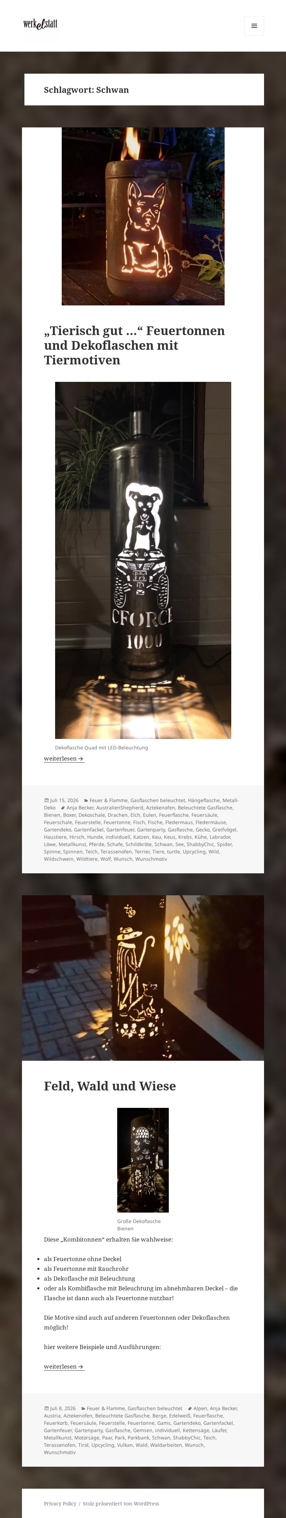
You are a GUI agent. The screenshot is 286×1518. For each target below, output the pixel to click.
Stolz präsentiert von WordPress (121, 1503)
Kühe (201, 837)
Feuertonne (117, 822)
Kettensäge (196, 1430)
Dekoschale (91, 815)
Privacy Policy (60, 1503)
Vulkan (125, 1445)
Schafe (115, 844)
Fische (155, 822)
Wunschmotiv (151, 859)
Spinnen (73, 851)
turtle (173, 851)
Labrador (220, 837)
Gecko (203, 829)
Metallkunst (72, 844)
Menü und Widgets (254, 35)
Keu (156, 837)
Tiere (158, 851)
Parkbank (138, 1437)
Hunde (95, 837)
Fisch (139, 822)
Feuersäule (204, 815)
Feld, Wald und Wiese (110, 1086)
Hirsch (76, 837)
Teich (91, 851)
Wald (142, 1445)
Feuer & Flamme (109, 800)
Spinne (52, 851)
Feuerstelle (88, 822)
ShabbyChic (200, 844)
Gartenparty (151, 829)
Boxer (69, 815)
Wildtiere (87, 859)
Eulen (149, 815)
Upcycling (194, 851)
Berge (159, 1415)
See (179, 844)
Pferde (96, 844)
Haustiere (55, 837)
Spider (224, 844)
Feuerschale (58, 822)
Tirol (83, 1445)
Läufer (219, 1430)
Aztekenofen (160, 807)
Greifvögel (224, 829)
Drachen (118, 815)
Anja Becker (80, 807)
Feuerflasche (174, 815)
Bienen (52, 815)
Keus (169, 837)
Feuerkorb (56, 1423)
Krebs (185, 837)
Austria (52, 1415)
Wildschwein (59, 859)
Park (120, 1437)
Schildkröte (139, 844)
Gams (164, 1423)
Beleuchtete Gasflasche (205, 807)
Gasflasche (180, 829)
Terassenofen (116, 851)
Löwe (50, 844)
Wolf (105, 859)
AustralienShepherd (119, 807)
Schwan (164, 844)
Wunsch (123, 859)
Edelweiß (179, 1415)
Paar (107, 1437)
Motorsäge (86, 1437)
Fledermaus (179, 822)
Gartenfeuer (120, 829)
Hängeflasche (204, 800)
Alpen (200, 1408)
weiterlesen (64, 758)
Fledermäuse (211, 822)
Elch (135, 815)
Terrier (142, 851)
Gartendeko (57, 829)
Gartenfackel (89, 829)
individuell (118, 837)
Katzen (141, 837)
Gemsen (142, 1430)
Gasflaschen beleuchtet (157, 800)
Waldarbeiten (166, 1445)
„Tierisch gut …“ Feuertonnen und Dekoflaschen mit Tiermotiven (134, 345)
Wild (214, 851)
